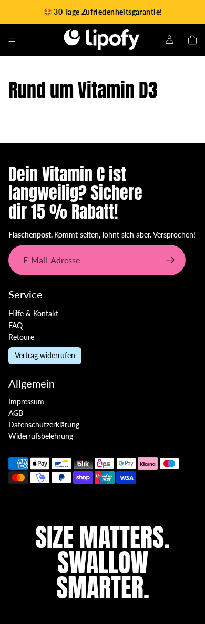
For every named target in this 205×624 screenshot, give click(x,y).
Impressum (26, 401)
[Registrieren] (170, 260)
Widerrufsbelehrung (40, 436)
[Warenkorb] (192, 39)
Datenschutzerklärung (43, 424)
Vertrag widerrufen (45, 355)
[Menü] (12, 40)
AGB (15, 412)
